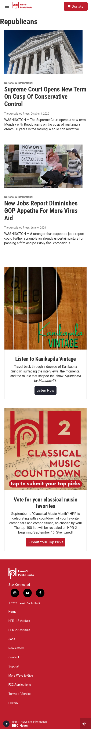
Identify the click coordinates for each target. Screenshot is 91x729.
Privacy (13, 703)
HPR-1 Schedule (19, 620)
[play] (6, 724)
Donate (77, 6)
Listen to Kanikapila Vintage (45, 359)
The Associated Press (16, 113)
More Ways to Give (20, 675)
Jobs (11, 639)
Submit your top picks (45, 542)
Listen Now (45, 390)
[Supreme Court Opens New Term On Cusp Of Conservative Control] (43, 52)
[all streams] (85, 723)
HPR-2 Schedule (19, 630)
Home (12, 611)
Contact (13, 657)
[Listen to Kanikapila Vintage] (45, 308)
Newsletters (16, 648)
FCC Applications (19, 684)
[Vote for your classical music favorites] (45, 449)
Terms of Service (19, 693)
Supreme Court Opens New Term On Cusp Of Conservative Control (45, 97)
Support (13, 666)
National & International (18, 83)
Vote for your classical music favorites (45, 502)
